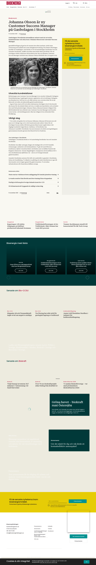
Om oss (87, 7)
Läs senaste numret (78, 536)
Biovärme (20, 7)
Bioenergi (23, 33)
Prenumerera (76, 7)
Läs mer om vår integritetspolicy (74, 65)
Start (8, 7)
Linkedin (50, 526)
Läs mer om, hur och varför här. (48, 562)
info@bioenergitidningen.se (15, 533)
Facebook (50, 531)
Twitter (50, 528)
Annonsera (82, 7)
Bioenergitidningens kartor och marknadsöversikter (40, 535)
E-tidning (70, 7)
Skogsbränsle (13, 7)
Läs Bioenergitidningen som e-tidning (40, 531)
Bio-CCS (25, 7)
